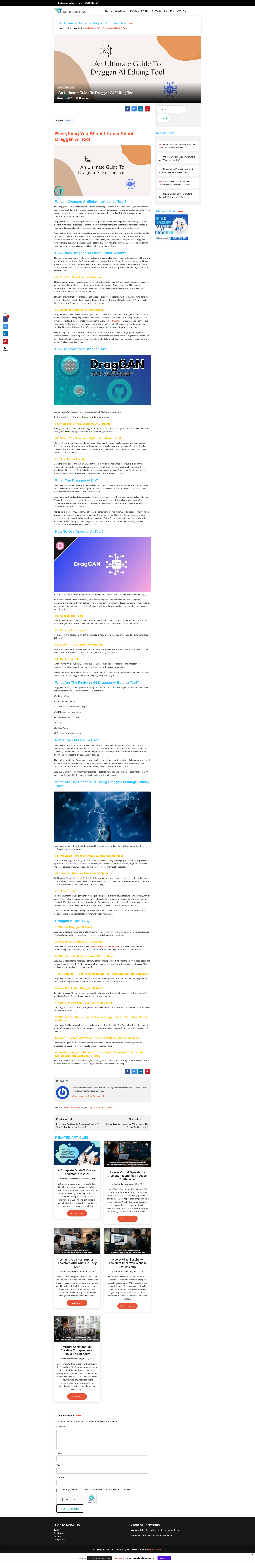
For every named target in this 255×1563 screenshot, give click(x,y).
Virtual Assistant (66, 87)
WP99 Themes (155, 1549)
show (69, 121)
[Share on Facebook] (127, 110)
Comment (61, 1426)
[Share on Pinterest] (147, 110)
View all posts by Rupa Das (84, 1096)
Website (102, 1096)
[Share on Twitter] (134, 110)
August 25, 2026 (136, 1184)
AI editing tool (114, 320)
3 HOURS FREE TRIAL (163, 11)
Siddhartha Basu (121, 1184)
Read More (75, 1213)
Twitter (57, 1530)
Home (108, 11)
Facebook (58, 1533)
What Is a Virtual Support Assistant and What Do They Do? (77, 1263)
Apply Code (164, 1558)
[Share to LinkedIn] (140, 110)
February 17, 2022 (87, 1178)
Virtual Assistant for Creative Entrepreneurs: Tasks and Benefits (77, 1350)
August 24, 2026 (86, 1271)
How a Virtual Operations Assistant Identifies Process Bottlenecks (127, 1176)
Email (59, 1465)
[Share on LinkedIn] (5, 335)
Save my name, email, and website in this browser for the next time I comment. (97, 1489)
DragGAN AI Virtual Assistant (101, 1107)
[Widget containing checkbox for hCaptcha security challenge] (76, 1499)
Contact (182, 11)
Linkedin (57, 1536)
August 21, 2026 (136, 1271)
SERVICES (120, 11)
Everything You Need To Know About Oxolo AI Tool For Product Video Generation (77, 1123)
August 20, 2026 (86, 1358)
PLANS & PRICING (139, 11)
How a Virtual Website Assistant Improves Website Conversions (127, 1263)
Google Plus (59, 1539)
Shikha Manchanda (69, 1178)
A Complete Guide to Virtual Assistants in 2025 (77, 1172)
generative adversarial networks (105, 946)
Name (59, 1453)
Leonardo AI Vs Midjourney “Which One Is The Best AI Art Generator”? (127, 1123)
